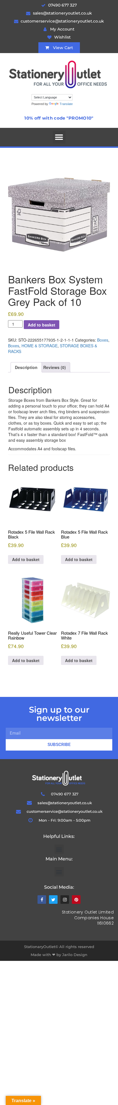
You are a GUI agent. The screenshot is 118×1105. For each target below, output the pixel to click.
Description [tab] (26, 367)
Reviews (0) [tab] (54, 367)
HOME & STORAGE (39, 345)
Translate (66, 104)
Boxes (102, 340)
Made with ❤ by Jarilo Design (59, 954)
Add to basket (41, 325)
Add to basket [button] (26, 559)
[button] (59, 137)
